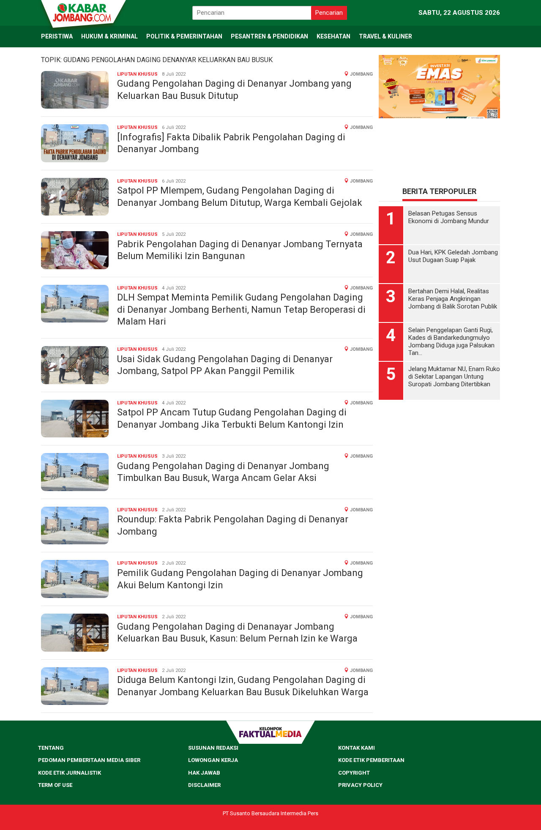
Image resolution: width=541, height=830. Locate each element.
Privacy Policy (360, 785)
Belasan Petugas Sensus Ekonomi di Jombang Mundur (448, 217)
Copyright (354, 773)
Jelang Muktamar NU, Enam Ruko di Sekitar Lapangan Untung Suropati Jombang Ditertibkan (454, 376)
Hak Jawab (204, 773)
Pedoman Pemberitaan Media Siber (89, 760)
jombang (361, 74)
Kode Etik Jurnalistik (69, 773)
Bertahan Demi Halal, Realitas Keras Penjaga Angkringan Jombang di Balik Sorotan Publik (452, 298)
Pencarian (329, 12)
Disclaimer (204, 785)
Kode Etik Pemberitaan (371, 760)
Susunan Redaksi (213, 748)
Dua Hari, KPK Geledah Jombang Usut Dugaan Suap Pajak (453, 256)
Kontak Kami (356, 748)
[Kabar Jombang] (83, 12)
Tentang (51, 748)
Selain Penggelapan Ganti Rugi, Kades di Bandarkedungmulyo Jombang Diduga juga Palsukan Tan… (451, 341)
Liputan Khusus (137, 74)
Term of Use (55, 785)
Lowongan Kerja (213, 760)
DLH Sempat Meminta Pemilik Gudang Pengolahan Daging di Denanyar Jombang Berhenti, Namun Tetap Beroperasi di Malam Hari (241, 309)
